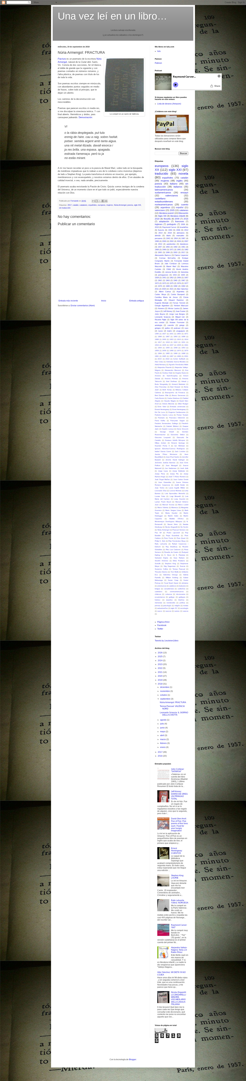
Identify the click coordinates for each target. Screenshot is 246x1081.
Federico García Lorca (164, 415)
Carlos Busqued (178, 294)
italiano (173, 183)
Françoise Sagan (177, 420)
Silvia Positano (179, 561)
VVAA (168, 269)
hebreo (157, 600)
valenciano (160, 210)
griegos (158, 328)
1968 (157, 250)
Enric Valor (162, 406)
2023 (160, 664)
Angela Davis (180, 373)
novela (183, 173)
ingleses (158, 224)
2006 (178, 230)
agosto (163, 720)
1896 (183, 336)
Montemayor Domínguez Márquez (168, 521)
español (179, 207)
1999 (179, 356)
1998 (157, 241)
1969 (164, 250)
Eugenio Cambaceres (177, 412)
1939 (179, 345)
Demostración (85, 117)
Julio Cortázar (171, 264)
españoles (92, 205)
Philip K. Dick (160, 541)
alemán (158, 236)
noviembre (165, 691)
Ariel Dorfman (171, 381)
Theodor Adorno (161, 572)
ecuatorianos (160, 597)
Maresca (174, 507)
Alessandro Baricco (163, 255)
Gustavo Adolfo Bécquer (175, 440)
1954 (176, 238)
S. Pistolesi (180, 555)
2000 (164, 241)
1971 (172, 250)
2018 (170, 233)
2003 (175, 252)
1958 (157, 350)
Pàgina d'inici (163, 622)
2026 (160, 653)
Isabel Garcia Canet (163, 451)
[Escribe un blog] (96, 201)
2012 (186, 230)
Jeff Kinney (167, 311)
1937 (172, 345)
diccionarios (180, 594)
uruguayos (180, 331)
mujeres (109, 205)
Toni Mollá (175, 572)
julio (162, 724)
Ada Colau (159, 362)
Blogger (132, 1059)
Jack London (180, 451)
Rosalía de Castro (171, 552)
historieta (184, 272)
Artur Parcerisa (161, 387)
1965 (175, 280)
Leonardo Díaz (161, 491)
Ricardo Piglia (160, 320)
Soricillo (158, 563)
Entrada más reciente (68, 301)
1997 (172, 356)
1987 (183, 238)
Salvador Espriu (161, 558)
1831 (172, 334)
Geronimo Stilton (178, 435)
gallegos (182, 597)
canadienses (169, 589)
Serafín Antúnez (161, 561)
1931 (183, 342)
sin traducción (64, 208)
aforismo (185, 583)
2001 (186, 356)
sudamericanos (163, 192)
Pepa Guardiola (172, 535)
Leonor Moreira (176, 491)
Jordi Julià (184, 468)
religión (177, 605)
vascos (185, 611)
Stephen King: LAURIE (177, 876)
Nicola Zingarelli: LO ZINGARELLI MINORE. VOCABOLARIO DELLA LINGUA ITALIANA (178, 998)
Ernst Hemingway (179, 409)
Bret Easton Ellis (161, 395)
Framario (161, 418)
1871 (186, 334)
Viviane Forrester (177, 322)
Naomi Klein (173, 524)
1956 (179, 278)
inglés (179, 180)
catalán (75, 205)
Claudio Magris (170, 401)
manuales (180, 236)
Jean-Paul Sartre (172, 457)
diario (168, 236)
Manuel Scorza (168, 505)
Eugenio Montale (162, 303)
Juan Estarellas (164, 482)
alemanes (181, 233)
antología (158, 325)
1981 (179, 250)
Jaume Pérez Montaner (166, 454)
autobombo (171, 244)
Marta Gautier (171, 513)
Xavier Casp (173, 580)
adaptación (164, 221)
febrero (163, 743)
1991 (157, 356)
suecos (168, 611)
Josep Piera (160, 474)
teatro (169, 331)
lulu (159, 51)
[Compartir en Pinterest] (106, 201)
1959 (164, 350)
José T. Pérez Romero (177, 477)
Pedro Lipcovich (173, 533)
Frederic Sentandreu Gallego (166, 423)
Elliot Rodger (183, 404)
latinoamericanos (164, 189)
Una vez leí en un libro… (112, 16)
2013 (160, 244)
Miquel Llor (180, 317)
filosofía (167, 219)
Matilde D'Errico (176, 519)
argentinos (165, 207)
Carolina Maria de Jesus (166, 297)
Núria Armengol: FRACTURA (173, 702)
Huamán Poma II (162, 446)
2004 (179, 241)
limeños (181, 600)
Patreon (158, 63)
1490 (157, 334)
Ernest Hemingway (162, 409)
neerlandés (171, 603)
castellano (160, 198)
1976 (179, 283)
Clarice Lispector (181, 255)
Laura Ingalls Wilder (177, 488)
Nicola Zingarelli (171, 527)
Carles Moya (160, 294)
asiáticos (172, 586)
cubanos (168, 594)
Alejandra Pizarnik (164, 367)
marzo (163, 739)
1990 (175, 286)
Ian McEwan (179, 446)
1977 (186, 283)
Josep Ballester (178, 471)
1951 (164, 278)
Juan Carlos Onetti (180, 479)
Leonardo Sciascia (163, 317)
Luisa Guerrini (179, 499)
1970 (179, 350)
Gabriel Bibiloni (172, 426)
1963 (168, 280)
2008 (183, 224)
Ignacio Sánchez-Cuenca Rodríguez (170, 449)
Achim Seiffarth (179, 359)
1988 (183, 353)
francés (161, 230)
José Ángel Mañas (162, 479)
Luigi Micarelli (175, 496)
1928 (157, 278)
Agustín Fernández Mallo (178, 364)
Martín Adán (173, 516)
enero (163, 747)
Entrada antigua (136, 301)
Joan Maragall (172, 465)
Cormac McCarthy (167, 258)
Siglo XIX (162, 216)
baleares (182, 586)
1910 (179, 339)
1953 (183, 348)
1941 (186, 345)
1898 (157, 339)
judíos (167, 328)
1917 (160, 342)
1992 (183, 286)
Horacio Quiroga (178, 443)
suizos (177, 611)
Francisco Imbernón (177, 418)
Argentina (180, 292)
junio (162, 728)
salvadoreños (162, 608)
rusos (160, 331)
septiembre (165, 699)
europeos (101, 205)
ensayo (184, 192)
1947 (160, 247)
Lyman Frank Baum (163, 502)
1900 (164, 339)
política (182, 603)
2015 (160, 359)
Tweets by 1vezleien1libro (166, 640)
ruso (186, 328)
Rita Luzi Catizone (173, 549)
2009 (177, 219)
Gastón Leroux (168, 429)
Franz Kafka (160, 420)
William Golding (172, 577)
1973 (164, 283)
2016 (186, 219)
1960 (175, 247)
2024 (160, 660)
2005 (172, 210)
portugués (171, 224)
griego (181, 325)
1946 (176, 348)
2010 (157, 227)
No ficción (184, 527)
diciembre (165, 687)
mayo (163, 731)
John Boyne (160, 314)
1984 (160, 353)
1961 (183, 247)
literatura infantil (177, 216)
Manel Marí (171, 266)
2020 (164, 289)
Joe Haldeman (171, 468)
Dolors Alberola (168, 404)
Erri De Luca (160, 412)
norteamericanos (164, 204)
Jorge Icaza (163, 471)
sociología (184, 608)
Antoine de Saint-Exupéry (166, 376)
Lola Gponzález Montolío (175, 493)
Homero (161, 308)
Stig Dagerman (170, 566)
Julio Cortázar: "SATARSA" (177, 770)
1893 (176, 336)
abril (162, 735)
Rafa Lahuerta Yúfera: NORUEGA (179, 901)
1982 (186, 250)
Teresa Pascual (179, 569)
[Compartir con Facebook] (103, 201)
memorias (158, 603)
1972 (157, 283)
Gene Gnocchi (182, 429)
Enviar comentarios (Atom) (83, 305)
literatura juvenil (166, 213)
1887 (168, 336)
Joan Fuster (180, 311)
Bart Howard (175, 387)
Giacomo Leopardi (163, 437)
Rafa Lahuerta (161, 544)
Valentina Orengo (170, 575)
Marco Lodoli (183, 505)
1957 (186, 278)
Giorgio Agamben (162, 306)
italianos (178, 186)
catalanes (83, 205)
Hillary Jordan (160, 443)
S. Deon (167, 555)
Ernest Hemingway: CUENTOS (176, 850)
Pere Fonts (168, 538)
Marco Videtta (162, 507)
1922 (176, 342)
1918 (168, 342)
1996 (168, 252)
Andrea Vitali (167, 373)
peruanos (158, 238)
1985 (168, 353)
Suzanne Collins (161, 569)
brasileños (184, 227)
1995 (164, 356)
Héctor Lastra (173, 308)
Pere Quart (181, 538)
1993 (160, 252)
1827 (164, 334)
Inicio (103, 301)
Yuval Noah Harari (171, 583)
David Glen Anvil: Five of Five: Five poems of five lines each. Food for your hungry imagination (179, 824)
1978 (160, 286)
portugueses (163, 275)
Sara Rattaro (179, 558)
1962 (160, 280)
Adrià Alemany (160, 364)
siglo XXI (137, 205)
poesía (130, 205)
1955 (168, 247)
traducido (161, 173)
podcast (177, 328)
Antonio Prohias (171, 378)
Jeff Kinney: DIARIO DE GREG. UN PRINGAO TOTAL (179, 795)
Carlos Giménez (173, 398)
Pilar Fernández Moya (177, 541)
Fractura (62, 59)
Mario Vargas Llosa (173, 510)
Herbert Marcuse (181, 306)
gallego (172, 597)
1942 (168, 238)
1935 (164, 345)
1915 (175, 275)
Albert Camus (165, 292)
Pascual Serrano (179, 530)
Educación (183, 213)
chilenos (158, 594)
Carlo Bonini (159, 398)
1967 (183, 280)
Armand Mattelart (178, 384)
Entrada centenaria (177, 406)
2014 (160, 233)
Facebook (161, 625)
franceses (179, 221)
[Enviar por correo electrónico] (93, 201)
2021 (172, 289)
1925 (183, 275)
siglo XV (174, 608)
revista (185, 605)
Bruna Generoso (178, 395)
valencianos (171, 195)
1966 (172, 350)
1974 (186, 350)
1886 (160, 336)
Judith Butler (180, 485)
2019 (157, 219)
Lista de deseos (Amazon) (169, 104)
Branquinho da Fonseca (175, 392)
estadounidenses (164, 201)
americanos (161, 586)
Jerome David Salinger (175, 460)
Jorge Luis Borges (177, 314)
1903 (172, 339)
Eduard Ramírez (176, 300)
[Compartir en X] (99, 201)
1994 (170, 230)
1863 (179, 334)
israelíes (169, 600)
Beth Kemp (167, 390)
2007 (186, 241)
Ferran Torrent (179, 303)
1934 (157, 345)
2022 (168, 359)
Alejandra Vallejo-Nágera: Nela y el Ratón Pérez (179, 950)
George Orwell (167, 432)
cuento (184, 204)
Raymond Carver (169, 227)
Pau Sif (158, 533)
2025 (160, 656)
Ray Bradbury (171, 547)
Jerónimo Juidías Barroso (165, 463)
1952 (172, 278)
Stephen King (170, 563)
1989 (168, 286)
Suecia (182, 566)
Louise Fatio (160, 496)
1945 (168, 348)
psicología (167, 605)
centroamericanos (177, 591)
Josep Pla (174, 474)
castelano (158, 591)
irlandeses (184, 244)
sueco (159, 611)
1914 (186, 339)
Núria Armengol (120, 205)
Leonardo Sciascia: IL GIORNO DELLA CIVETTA (174, 713)
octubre (164, 695)
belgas (157, 589)
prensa (157, 605)
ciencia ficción (171, 272)
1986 (176, 353)
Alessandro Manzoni (173, 370)
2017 (70, 205)
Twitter (160, 629)
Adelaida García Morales (176, 362)
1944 (160, 348)
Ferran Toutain (182, 415)
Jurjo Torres (159, 488)
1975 (172, 283)
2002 (172, 241)
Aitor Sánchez (182, 289)
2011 (157, 289)
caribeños (181, 589)
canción (171, 325)
